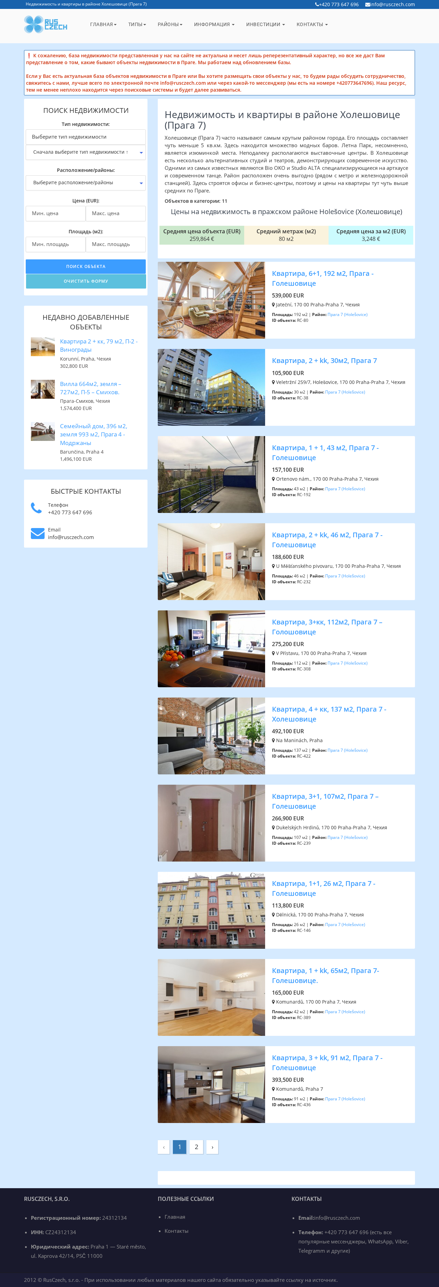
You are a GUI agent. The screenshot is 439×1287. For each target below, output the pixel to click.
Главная (101, 24)
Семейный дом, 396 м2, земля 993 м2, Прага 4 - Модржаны (93, 434)
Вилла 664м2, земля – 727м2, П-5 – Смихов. (90, 388)
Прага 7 (335, 314)
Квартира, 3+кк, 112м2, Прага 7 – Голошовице (327, 626)
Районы (168, 24)
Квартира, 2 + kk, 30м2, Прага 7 (324, 360)
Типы (135, 24)
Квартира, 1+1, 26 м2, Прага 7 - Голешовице (323, 888)
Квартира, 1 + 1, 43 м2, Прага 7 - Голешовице (325, 452)
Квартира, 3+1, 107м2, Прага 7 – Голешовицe (325, 801)
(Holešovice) (356, 314)
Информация (213, 24)
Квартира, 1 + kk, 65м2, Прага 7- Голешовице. (325, 975)
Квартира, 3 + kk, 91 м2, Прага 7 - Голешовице (327, 1062)
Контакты (311, 24)
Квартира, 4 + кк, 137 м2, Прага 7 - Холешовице (329, 714)
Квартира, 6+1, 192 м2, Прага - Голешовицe (322, 278)
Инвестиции (264, 24)
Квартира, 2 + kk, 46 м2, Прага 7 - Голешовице (327, 539)
